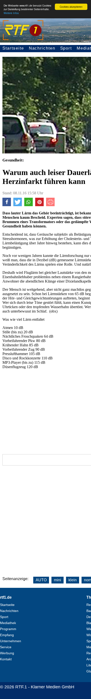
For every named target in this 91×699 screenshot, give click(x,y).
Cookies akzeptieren (71, 6)
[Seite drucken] (50, 205)
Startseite (13, 48)
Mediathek (8, 623)
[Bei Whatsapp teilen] (28, 205)
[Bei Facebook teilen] (6, 205)
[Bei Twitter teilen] (17, 205)
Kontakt (6, 659)
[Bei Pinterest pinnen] (39, 205)
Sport (66, 48)
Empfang (7, 635)
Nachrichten (42, 48)
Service (5, 647)
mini (57, 580)
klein (72, 580)
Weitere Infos (11, 13)
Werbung (7, 653)
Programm (8, 629)
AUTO (41, 580)
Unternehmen (10, 641)
